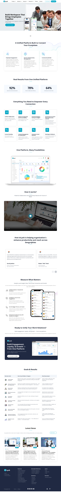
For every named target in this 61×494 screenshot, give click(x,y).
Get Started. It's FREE (12, 356)
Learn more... (53, 432)
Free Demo (53, 1)
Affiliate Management (21, 470)
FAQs (46, 473)
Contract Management (22, 481)
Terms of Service (7, 475)
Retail (33, 481)
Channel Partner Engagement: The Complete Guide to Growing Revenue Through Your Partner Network (48, 453)
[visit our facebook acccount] (31, 488)
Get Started (48, 1)
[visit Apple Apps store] (47, 489)
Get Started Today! (9, 24)
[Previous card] (53, 272)
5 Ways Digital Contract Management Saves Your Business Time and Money (30, 452)
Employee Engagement (36, 470)
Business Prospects (21, 471)
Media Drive (20, 474)
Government (34, 483)
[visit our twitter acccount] (29, 488)
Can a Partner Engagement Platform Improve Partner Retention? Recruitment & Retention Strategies (12, 453)
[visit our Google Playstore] (50, 489)
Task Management (21, 478)
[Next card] (56, 272)
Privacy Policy (6, 474)
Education (33, 477)
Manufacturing (34, 482)
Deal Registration (21, 473)
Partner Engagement (35, 473)
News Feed (20, 475)
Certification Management (22, 480)
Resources (20, 476)
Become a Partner (48, 477)
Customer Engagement (35, 471)
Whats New (47, 471)
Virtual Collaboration (21, 479)
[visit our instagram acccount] (33, 488)
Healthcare (33, 478)
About (5, 473)
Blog (46, 470)
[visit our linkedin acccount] (28, 488)
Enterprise (33, 479)
